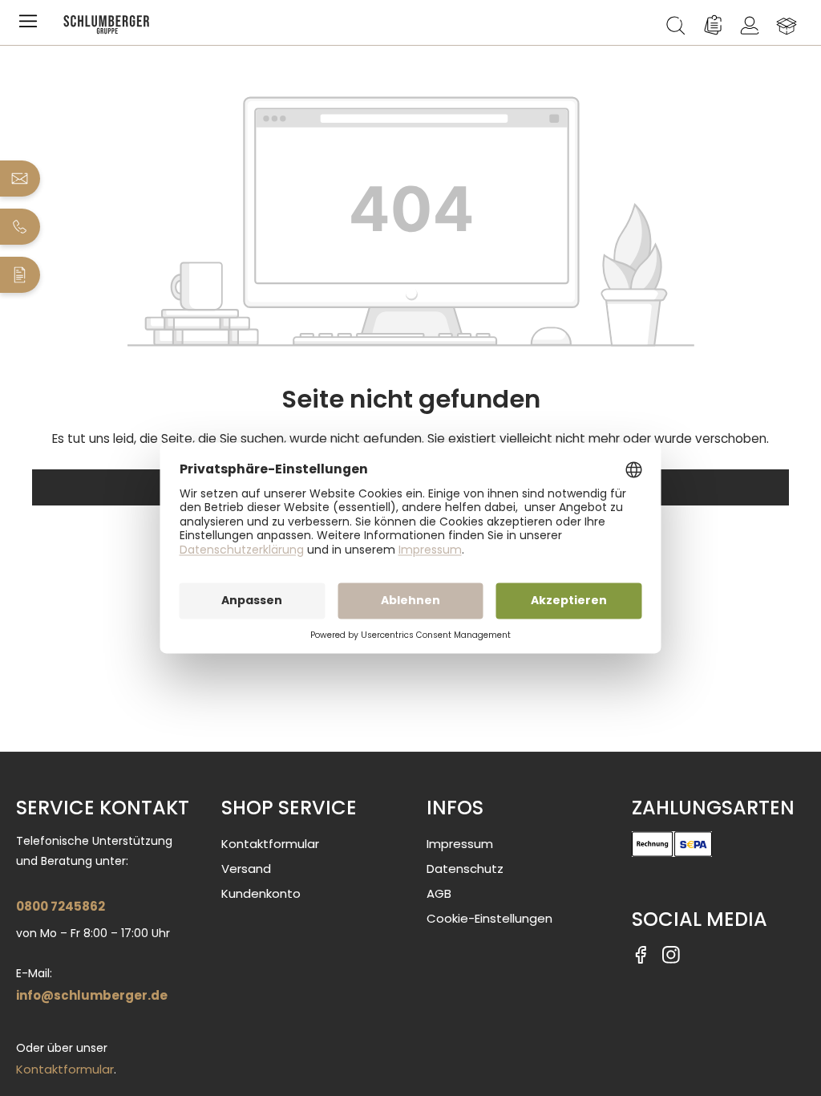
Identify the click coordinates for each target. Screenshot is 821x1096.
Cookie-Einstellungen (489, 918)
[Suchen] (675, 26)
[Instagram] (671, 954)
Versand (246, 868)
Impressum (460, 843)
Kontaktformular (65, 1069)
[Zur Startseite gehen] (352, 24)
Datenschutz (465, 868)
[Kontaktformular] (20, 275)
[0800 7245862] (20, 227)
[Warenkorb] (786, 26)
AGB (439, 893)
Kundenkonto (261, 893)
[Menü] (31, 26)
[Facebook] (640, 954)
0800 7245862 (60, 906)
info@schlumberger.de (92, 995)
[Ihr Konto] (749, 26)
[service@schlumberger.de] (20, 178)
